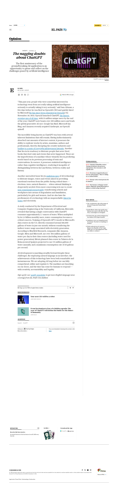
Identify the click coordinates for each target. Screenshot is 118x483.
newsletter (14, 428)
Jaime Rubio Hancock (36, 299)
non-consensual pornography (31, 190)
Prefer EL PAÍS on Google (68, 94)
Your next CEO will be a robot (43, 296)
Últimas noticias (91, 161)
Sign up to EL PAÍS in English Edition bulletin (31, 288)
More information (22, 331)
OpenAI (20, 323)
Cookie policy (32, 479)
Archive (46, 428)
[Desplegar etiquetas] (73, 323)
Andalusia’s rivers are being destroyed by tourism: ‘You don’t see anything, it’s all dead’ (97, 222)
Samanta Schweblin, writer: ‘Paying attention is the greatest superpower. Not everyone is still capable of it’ (96, 167)
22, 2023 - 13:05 (23, 90)
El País (20, 88)
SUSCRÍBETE (98, 25)
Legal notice (12, 479)
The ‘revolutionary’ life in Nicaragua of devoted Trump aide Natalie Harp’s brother (97, 205)
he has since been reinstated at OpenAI (47, 113)
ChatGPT (24, 50)
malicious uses (52, 176)
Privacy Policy (18, 479)
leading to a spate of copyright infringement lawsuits (41, 148)
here (50, 331)
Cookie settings (25, 479)
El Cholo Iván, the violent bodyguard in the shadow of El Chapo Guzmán (97, 216)
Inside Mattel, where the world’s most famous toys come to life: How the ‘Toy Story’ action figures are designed (97, 211)
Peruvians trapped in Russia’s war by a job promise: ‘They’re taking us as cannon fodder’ (97, 174)
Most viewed (90, 199)
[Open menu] (10, 29)
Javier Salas (34, 314)
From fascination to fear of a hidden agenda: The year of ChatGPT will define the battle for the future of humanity (52, 310)
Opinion (15, 39)
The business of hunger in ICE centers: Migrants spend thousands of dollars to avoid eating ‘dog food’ (97, 186)
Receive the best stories (17, 432)
